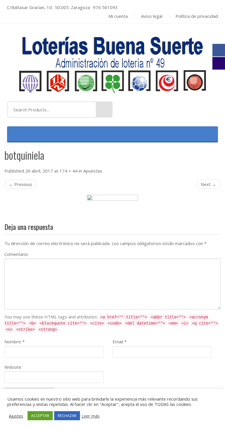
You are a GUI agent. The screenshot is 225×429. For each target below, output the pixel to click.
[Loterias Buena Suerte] (112, 62)
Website (12, 367)
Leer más (90, 415)
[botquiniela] (112, 201)
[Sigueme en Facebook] (218, 50)
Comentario (16, 254)
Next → (208, 184)
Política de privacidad (196, 16)
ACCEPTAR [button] (40, 415)
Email (119, 341)
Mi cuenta (118, 16)
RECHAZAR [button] (67, 415)
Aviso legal (151, 16)
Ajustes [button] (16, 415)
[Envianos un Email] (218, 63)
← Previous (20, 184)
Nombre (14, 341)
